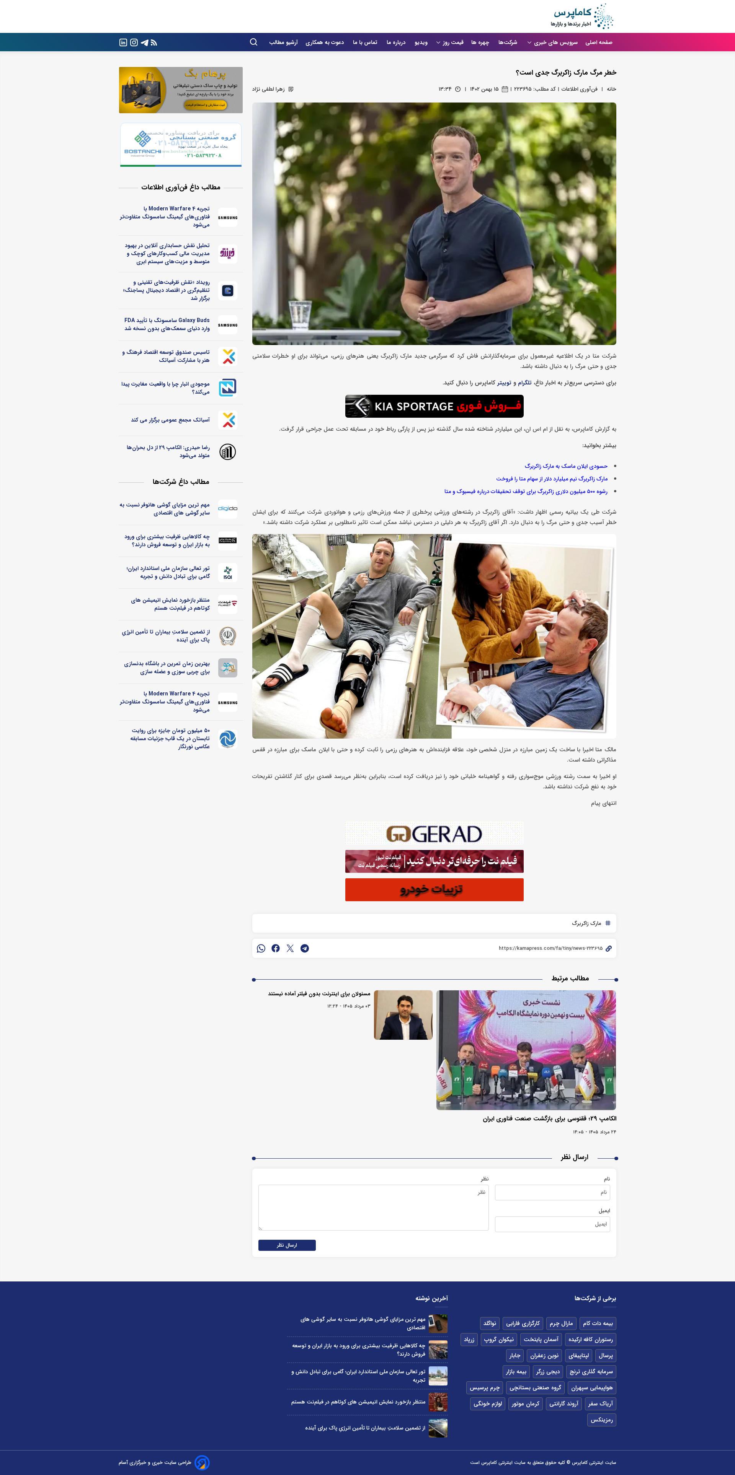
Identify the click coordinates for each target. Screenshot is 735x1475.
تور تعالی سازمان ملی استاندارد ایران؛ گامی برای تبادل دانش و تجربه (168, 572)
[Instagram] (134, 42)
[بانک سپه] (228, 636)
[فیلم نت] (228, 604)
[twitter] (290, 948)
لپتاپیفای (578, 1355)
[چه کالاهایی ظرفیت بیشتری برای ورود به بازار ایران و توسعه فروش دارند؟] (438, 1349)
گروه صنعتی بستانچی (535, 1387)
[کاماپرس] (581, 16)
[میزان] (228, 388)
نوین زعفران (544, 1355)
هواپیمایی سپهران (592, 1387)
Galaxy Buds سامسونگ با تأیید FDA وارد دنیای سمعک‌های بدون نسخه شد (167, 324)
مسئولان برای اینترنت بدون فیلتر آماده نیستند (319, 994)
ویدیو (421, 42)
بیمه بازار (516, 1371)
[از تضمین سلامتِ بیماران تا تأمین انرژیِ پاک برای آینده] (438, 1428)
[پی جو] (228, 667)
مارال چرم (561, 1323)
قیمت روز (453, 42)
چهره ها (481, 42)
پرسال (606, 1355)
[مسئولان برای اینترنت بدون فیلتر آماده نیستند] (403, 1015)
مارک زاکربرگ (586, 923)
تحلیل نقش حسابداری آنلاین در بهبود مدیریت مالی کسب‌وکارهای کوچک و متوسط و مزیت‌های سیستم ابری (167, 253)
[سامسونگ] (228, 217)
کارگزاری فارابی (523, 1323)
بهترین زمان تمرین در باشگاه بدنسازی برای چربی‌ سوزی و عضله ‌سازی (167, 667)
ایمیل (604, 1210)
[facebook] (275, 948)
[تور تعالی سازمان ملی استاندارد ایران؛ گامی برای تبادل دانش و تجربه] (438, 1375)
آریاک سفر (600, 1403)
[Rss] (154, 42)
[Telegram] (144, 42)
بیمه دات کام (598, 1323)
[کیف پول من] (228, 290)
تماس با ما (366, 42)
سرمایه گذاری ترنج (591, 1371)
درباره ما (397, 42)
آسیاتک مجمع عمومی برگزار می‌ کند (170, 420)
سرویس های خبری (556, 42)
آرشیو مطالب (283, 42)
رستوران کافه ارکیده (590, 1339)
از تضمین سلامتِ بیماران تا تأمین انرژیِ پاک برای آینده (166, 636)
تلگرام (525, 383)
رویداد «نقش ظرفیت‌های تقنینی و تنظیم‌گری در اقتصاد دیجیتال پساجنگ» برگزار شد (166, 290)
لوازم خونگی (488, 1403)
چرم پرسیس (485, 1387)
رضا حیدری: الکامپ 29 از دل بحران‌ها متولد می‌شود (168, 451)
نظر (485, 1179)
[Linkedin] (123, 42)
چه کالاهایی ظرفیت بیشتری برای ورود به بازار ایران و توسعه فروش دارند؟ (167, 540)
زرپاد (469, 1339)
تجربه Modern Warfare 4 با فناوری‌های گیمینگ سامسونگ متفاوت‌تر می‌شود (165, 217)
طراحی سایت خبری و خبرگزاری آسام (155, 1463)
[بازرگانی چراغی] (228, 540)
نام (607, 1179)
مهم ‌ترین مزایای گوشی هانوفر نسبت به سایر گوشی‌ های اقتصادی (164, 509)
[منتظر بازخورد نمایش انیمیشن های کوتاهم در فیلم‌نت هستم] (438, 1402)
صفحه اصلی (598, 42)
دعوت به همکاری (325, 42)
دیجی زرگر (548, 1371)
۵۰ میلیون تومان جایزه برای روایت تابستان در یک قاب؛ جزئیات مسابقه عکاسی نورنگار (170, 738)
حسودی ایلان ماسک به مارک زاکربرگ (566, 466)
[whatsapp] (261, 948)
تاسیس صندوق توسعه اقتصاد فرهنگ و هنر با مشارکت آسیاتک (166, 356)
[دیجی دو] (228, 509)
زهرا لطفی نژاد (268, 89)
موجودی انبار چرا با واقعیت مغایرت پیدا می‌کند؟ (165, 388)
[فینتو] (228, 254)
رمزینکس (602, 1420)
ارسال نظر (287, 1245)
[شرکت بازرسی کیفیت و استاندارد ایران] (228, 572)
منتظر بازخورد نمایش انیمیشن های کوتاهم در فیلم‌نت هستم (170, 604)
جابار (515, 1355)
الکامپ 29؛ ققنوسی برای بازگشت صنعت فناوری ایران (549, 1118)
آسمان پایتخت (541, 1339)
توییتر (504, 383)
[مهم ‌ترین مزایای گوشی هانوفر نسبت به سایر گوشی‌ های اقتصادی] (438, 1323)
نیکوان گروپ (499, 1339)
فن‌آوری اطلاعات (580, 89)
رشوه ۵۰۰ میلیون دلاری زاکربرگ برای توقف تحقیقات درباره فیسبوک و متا (526, 491)
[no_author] (228, 451)
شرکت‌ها (508, 42)
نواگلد (489, 1323)
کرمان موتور (525, 1403)
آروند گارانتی (563, 1403)
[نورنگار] (228, 739)
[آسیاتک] (228, 356)
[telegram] (305, 948)
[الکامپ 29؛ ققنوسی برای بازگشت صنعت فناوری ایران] (526, 1050)
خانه (611, 89)
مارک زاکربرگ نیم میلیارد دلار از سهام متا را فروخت (552, 479)
